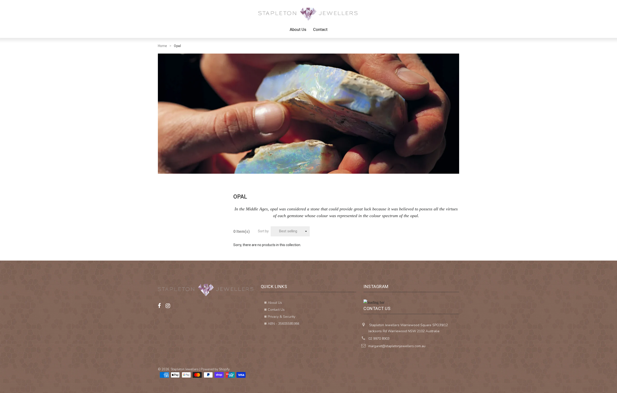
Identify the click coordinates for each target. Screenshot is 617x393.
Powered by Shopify (215, 369)
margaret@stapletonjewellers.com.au (396, 346)
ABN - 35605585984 (283, 323)
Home (162, 46)
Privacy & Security (281, 316)
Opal (177, 46)
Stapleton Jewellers (185, 369)
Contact (320, 29)
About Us (298, 29)
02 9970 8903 (378, 338)
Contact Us (276, 309)
